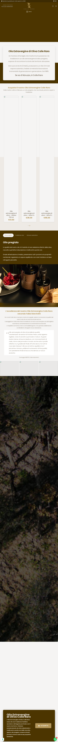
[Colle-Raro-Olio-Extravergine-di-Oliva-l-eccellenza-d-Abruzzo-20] (48, 368)
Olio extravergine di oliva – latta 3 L (29, 213)
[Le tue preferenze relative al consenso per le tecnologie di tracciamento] (2, 739)
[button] (29, 12)
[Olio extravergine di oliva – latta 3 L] (29, 152)
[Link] (53, 6)
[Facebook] (54, 1)
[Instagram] (56, 1)
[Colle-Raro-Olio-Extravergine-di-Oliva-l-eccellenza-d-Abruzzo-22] (29, 368)
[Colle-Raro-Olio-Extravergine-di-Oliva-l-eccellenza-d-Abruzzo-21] (9, 368)
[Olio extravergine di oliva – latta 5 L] (46, 152)
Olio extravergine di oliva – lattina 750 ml (11, 214)
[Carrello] (56, 6)
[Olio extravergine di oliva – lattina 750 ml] (11, 152)
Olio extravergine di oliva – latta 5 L (46, 213)
